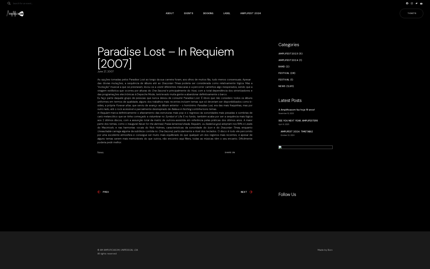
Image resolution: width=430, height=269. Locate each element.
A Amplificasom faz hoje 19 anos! (296, 109)
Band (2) (284, 66)
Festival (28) (286, 73)
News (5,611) (286, 86)
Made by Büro (325, 250)
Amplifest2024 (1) (290, 60)
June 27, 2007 (105, 71)
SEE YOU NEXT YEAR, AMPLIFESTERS (298, 120)
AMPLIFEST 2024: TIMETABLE (297, 131)
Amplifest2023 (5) (290, 53)
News (100, 152)
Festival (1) (285, 79)
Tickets (411, 13)
